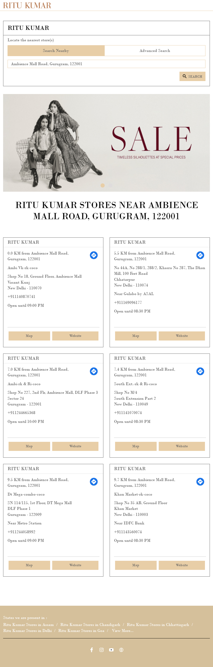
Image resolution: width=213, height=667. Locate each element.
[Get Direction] (94, 258)
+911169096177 (128, 302)
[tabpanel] (106, 143)
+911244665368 (21, 412)
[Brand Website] (121, 650)
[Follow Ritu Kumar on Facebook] (92, 650)
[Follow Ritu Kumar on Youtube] (111, 650)
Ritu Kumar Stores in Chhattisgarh (158, 624)
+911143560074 (128, 531)
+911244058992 (21, 531)
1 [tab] (103, 185)
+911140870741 (21, 296)
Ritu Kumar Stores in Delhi (27, 630)
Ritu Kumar (23, 242)
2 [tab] (110, 185)
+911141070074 (128, 412)
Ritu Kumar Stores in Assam (28, 624)
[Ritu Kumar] (27, 5)
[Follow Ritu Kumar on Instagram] (101, 650)
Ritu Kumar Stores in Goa (81, 630)
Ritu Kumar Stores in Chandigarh (90, 624)
